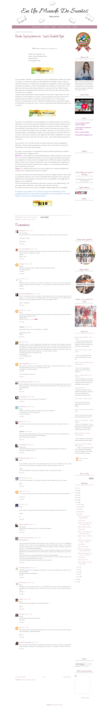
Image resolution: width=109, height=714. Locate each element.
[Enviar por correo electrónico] (41, 217)
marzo (77, 576)
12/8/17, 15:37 (33, 567)
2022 (76, 490)
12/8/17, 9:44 (29, 478)
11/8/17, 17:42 (24, 342)
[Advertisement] (85, 466)
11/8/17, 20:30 (36, 381)
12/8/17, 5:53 (33, 458)
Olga (20, 491)
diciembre (78, 504)
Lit (20, 279)
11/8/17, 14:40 (27, 310)
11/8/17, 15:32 (28, 327)
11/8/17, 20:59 (30, 396)
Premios (75, 27)
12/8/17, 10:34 (25, 491)
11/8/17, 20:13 (33, 363)
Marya (21, 421)
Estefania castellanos (83, 458)
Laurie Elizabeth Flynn (25, 219)
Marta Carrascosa (24, 524)
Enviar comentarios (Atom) (28, 679)
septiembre (79, 511)
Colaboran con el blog (64, 27)
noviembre (78, 507)
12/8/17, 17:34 (30, 582)
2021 (76, 493)
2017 (76, 502)
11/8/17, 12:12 (24, 279)
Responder (21, 243)
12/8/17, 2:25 (30, 444)
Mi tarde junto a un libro (25, 381)
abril (77, 574)
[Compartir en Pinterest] (48, 217)
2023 (76, 488)
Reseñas (54, 27)
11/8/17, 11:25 (33, 249)
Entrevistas (46, 27)
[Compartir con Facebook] (46, 217)
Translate (86, 666)
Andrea (21, 599)
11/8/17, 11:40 (28, 264)
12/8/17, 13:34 (32, 524)
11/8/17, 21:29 (30, 406)
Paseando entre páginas (25, 642)
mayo (77, 571)
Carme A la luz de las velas (26, 537)
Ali (20, 342)
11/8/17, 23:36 (28, 431)
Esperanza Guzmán (24, 458)
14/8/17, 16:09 (25, 627)
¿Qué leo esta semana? (83, 546)
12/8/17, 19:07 (27, 599)
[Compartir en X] (44, 217)
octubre (78, 509)
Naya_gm (21, 614)
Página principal (36, 27)
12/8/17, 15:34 (37, 537)
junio (77, 569)
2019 (76, 497)
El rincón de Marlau (24, 249)
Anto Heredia (22, 444)
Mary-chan (22, 478)
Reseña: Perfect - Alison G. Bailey (83, 398)
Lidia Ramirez (23, 406)
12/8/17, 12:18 (24, 504)
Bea (20, 627)
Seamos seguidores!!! (80, 387)
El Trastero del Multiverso (26, 293)
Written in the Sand (29, 319)
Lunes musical (81, 520)
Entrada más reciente (21, 677)
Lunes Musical (81, 544)
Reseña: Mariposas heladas (84, 527)
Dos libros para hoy (24, 567)
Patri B (21, 310)
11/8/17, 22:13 (26, 421)
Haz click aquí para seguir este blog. (84, 182)
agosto (77, 514)
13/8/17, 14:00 (28, 614)
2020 (76, 495)
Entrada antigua (67, 677)
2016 (76, 579)
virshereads (22, 230)
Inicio (44, 677)
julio (77, 567)
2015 (76, 581)
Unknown (21, 264)
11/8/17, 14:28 (36, 293)
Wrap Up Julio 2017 (83, 559)
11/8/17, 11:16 (29, 230)
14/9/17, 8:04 (35, 642)
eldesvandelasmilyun (24, 363)
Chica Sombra (23, 396)
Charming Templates (58, 704)
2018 (76, 500)
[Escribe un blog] (43, 217)
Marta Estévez (23, 582)
